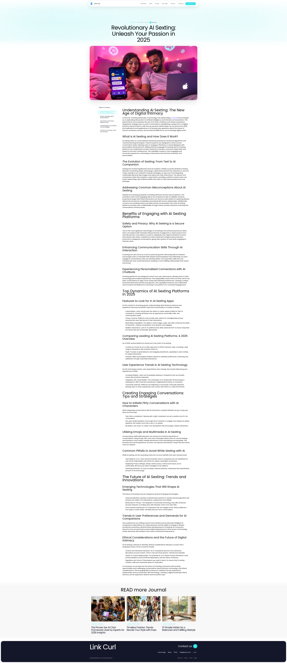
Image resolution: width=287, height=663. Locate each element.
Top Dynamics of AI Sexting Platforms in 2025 (107, 121)
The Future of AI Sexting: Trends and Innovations (108, 131)
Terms (191, 658)
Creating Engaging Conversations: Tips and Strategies (108, 126)
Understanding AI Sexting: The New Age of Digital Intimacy (107, 112)
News (170, 652)
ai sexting (174, 118)
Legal (195, 658)
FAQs (175, 652)
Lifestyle (133, 22)
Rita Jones (154, 22)
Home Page (162, 652)
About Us (180, 658)
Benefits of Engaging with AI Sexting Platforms (107, 117)
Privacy (186, 658)
